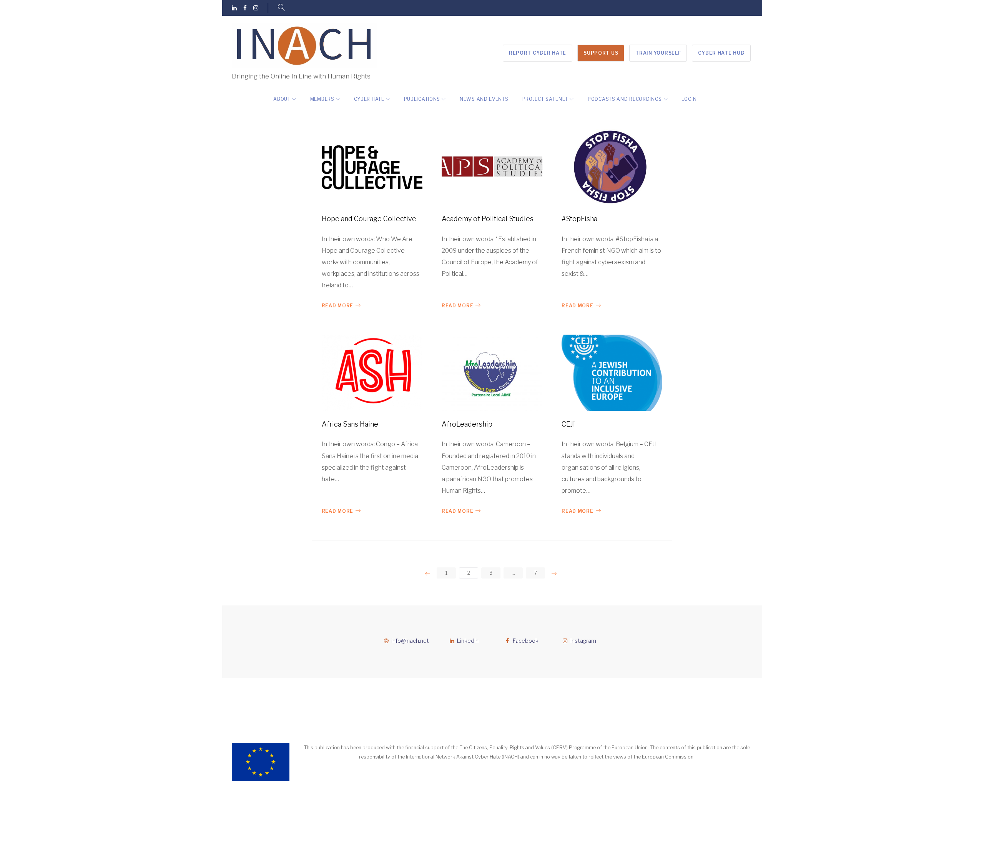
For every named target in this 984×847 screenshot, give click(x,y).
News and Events (484, 99)
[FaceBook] (245, 8)
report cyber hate (537, 53)
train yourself (658, 53)
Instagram (583, 640)
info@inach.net (410, 640)
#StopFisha (579, 219)
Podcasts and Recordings (625, 99)
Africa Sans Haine (350, 424)
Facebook (526, 640)
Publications (422, 99)
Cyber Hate (369, 99)
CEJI (568, 424)
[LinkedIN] (234, 8)
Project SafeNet (545, 99)
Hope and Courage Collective (369, 219)
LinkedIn (468, 640)
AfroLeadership (467, 424)
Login (689, 99)
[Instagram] (255, 8)
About (282, 99)
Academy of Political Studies (488, 219)
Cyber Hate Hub (721, 53)
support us (600, 53)
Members (322, 99)
